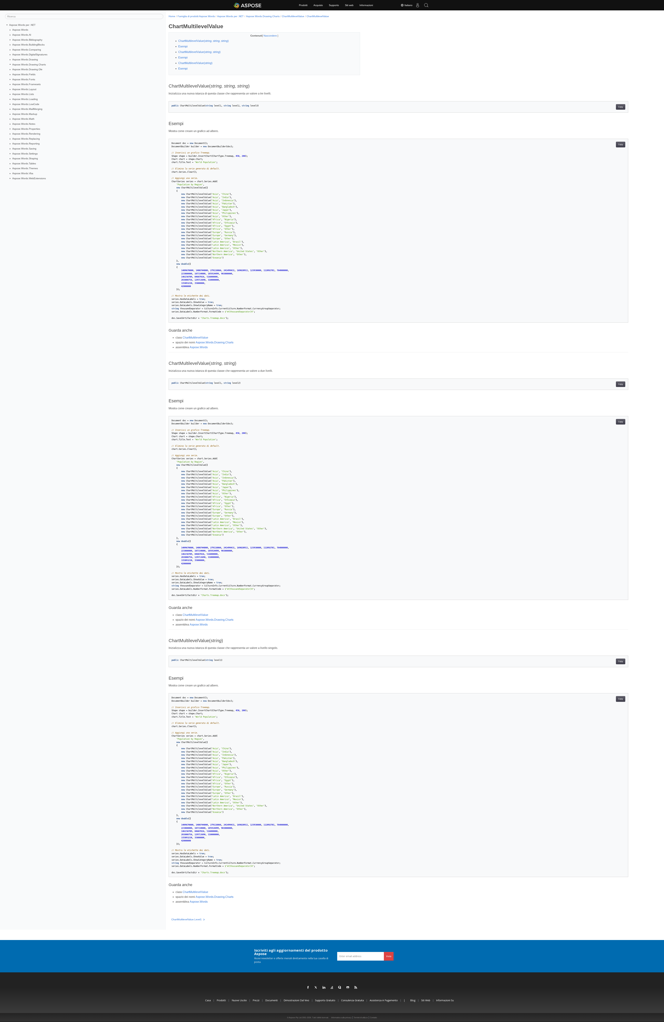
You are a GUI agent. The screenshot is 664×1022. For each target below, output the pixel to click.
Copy (620, 107)
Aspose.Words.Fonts (23, 79)
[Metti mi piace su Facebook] (308, 987)
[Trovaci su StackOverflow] (332, 987)
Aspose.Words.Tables (24, 163)
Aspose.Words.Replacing (26, 138)
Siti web (349, 5)
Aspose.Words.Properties (26, 128)
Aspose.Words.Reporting (26, 143)
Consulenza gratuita (352, 1000)
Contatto (373, 1017)
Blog (412, 1000)
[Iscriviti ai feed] (356, 987)
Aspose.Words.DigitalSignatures (29, 54)
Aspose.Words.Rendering (26, 133)
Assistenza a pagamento (384, 1000)
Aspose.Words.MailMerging (27, 109)
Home (172, 16)
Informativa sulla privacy (341, 1017)
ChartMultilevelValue (293, 16)
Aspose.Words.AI (21, 34)
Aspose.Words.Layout (24, 89)
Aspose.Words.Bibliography (27, 39)
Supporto (334, 5)
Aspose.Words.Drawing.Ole (27, 69)
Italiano (408, 5)
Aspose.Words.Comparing (26, 49)
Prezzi (256, 1000)
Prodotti (303, 5)
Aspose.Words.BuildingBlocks (28, 44)
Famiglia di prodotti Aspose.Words (196, 16)
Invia (388, 956)
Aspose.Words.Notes (23, 123)
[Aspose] (247, 5)
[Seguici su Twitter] (316, 987)
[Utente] (417, 5)
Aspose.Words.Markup (24, 114)
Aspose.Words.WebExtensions (29, 178)
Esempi (183, 46)
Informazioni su (445, 1000)
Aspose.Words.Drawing (25, 59)
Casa (208, 1000)
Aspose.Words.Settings (25, 153)
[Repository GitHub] (348, 987)
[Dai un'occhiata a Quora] (340, 987)
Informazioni (366, 5)
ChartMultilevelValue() (203, 40)
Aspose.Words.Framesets (26, 84)
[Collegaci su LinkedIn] (324, 987)
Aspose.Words (20, 29)
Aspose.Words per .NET (22, 25)
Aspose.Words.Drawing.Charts (29, 64)
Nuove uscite (239, 1000)
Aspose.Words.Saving (24, 148)
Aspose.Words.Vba (22, 173)
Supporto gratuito (325, 1000)
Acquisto (318, 5)
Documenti (271, 1000)
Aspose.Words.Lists (23, 94)
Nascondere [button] (271, 35)
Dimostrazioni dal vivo (296, 1000)
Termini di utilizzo (361, 1017)
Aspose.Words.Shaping (25, 158)
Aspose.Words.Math (23, 118)
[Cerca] (426, 5)
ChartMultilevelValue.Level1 (186, 919)
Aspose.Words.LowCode (25, 104)
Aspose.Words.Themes (25, 168)
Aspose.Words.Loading (25, 99)
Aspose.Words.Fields (23, 74)
